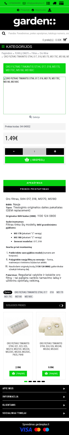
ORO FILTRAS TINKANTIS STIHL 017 (31, 292)
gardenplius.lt (42, 424)
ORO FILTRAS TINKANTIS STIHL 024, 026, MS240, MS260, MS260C (51, 346)
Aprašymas (35, 183)
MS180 (18, 296)
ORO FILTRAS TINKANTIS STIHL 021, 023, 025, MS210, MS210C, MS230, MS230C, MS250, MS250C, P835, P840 (18, 349)
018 (52, 292)
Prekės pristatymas (34, 189)
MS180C (29, 296)
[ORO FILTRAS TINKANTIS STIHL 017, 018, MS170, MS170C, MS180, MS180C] (34, 95)
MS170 (60, 292)
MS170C (8, 296)
